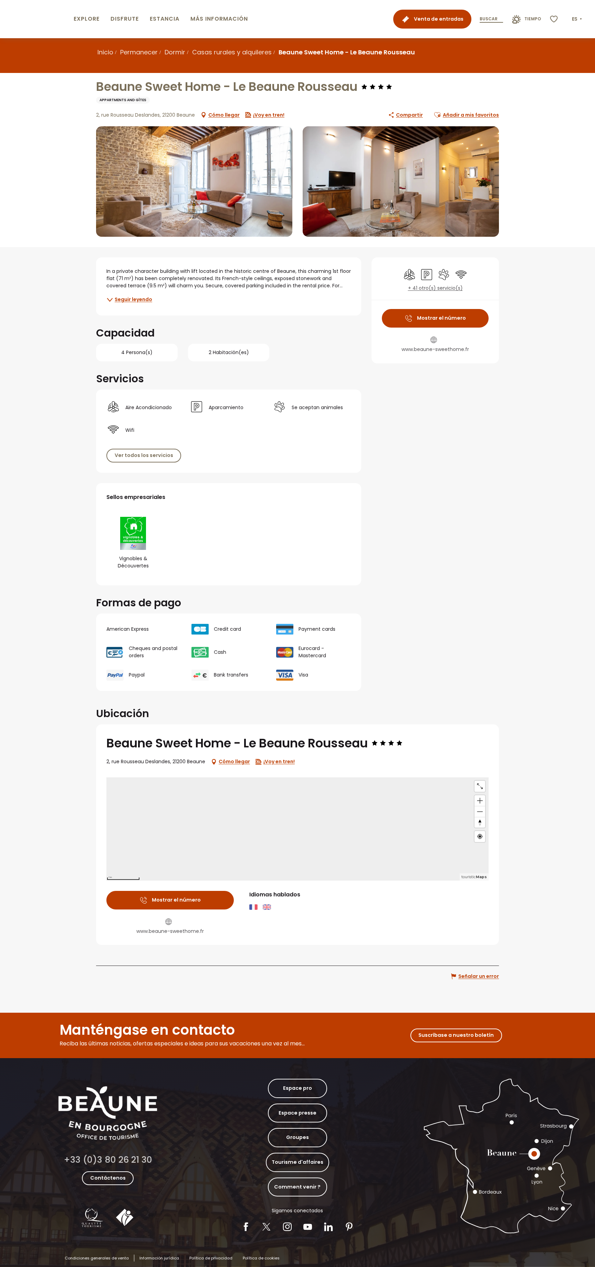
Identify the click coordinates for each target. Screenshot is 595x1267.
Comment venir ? (297, 1186)
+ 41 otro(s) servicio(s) (435, 288)
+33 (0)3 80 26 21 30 (108, 1160)
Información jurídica (159, 1258)
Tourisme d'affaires (297, 1162)
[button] (577, 19)
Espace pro (297, 1088)
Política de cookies (261, 1258)
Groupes (297, 1137)
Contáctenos (108, 1177)
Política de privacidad (210, 1258)
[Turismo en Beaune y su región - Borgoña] (35, 19)
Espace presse (297, 1112)
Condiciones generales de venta (97, 1258)
